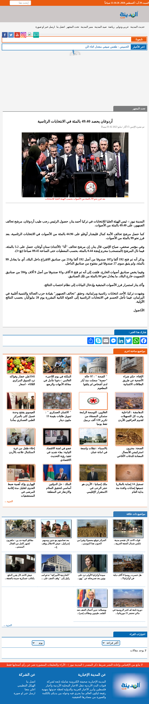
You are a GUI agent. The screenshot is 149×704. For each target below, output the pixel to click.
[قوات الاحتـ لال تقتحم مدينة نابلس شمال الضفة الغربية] (127, 528)
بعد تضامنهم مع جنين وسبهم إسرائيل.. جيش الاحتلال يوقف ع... (56, 543)
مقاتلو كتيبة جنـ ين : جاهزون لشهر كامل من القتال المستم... (19, 543)
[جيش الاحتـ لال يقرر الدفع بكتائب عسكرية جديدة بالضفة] (20, 563)
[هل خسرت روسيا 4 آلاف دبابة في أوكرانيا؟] (127, 563)
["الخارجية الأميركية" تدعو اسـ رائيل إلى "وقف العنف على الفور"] (56, 563)
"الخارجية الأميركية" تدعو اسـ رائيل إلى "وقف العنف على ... (55, 577)
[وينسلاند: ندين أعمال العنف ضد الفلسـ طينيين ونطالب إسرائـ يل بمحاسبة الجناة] (91, 598)
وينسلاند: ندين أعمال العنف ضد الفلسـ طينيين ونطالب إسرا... (91, 612)
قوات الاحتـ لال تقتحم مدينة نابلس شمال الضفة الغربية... (127, 542)
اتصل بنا (60, 26)
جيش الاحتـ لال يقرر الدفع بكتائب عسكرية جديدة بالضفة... (20, 577)
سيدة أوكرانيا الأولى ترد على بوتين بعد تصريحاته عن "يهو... (91, 577)
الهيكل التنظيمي (26, 685)
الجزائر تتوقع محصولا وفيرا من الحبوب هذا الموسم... (91, 542)
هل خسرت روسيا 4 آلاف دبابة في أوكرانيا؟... (127, 577)
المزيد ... (9, 501)
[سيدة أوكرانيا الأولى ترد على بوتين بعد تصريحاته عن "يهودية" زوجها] (91, 563)
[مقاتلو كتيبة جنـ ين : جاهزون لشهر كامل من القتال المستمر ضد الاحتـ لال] (20, 528)
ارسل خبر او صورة (45, 26)
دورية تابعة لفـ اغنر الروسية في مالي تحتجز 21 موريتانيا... (127, 612)
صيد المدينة (100, 26)
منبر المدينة (87, 26)
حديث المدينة (137, 26)
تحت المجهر (73, 26)
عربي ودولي (122, 26)
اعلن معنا (30, 689)
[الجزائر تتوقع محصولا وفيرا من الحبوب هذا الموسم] (91, 528)
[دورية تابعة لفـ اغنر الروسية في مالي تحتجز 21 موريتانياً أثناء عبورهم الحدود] (127, 598)
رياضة (111, 26)
